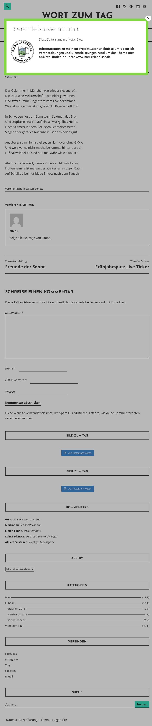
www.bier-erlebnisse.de (93, 57)
